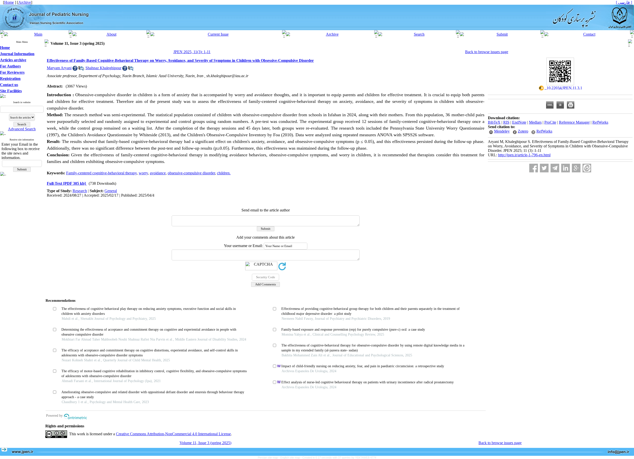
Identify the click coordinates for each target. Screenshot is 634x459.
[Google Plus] (576, 168)
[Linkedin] (565, 168)
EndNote (519, 122)
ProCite (550, 122)
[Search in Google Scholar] (75, 69)
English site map (290, 457)
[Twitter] (544, 168)
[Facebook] (533, 168)
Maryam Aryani (59, 68)
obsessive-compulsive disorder (191, 173)
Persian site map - (269, 457)
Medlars (535, 122)
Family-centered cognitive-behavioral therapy (101, 173)
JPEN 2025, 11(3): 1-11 (192, 52)
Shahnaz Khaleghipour (103, 68)
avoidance (158, 173)
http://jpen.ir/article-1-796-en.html (524, 155)
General (111, 191)
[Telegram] (555, 168)
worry (143, 173)
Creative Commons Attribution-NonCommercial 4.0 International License (173, 434)
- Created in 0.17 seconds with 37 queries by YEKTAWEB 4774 (338, 457)
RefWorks (600, 122)
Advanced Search (22, 129)
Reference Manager (574, 122)
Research (80, 191)
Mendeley (502, 131)
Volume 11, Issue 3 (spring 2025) (205, 443)
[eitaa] (586, 168)
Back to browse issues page (486, 52)
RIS (506, 122)
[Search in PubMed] (81, 69)
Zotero (523, 131)
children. (224, 173)
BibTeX (494, 122)
